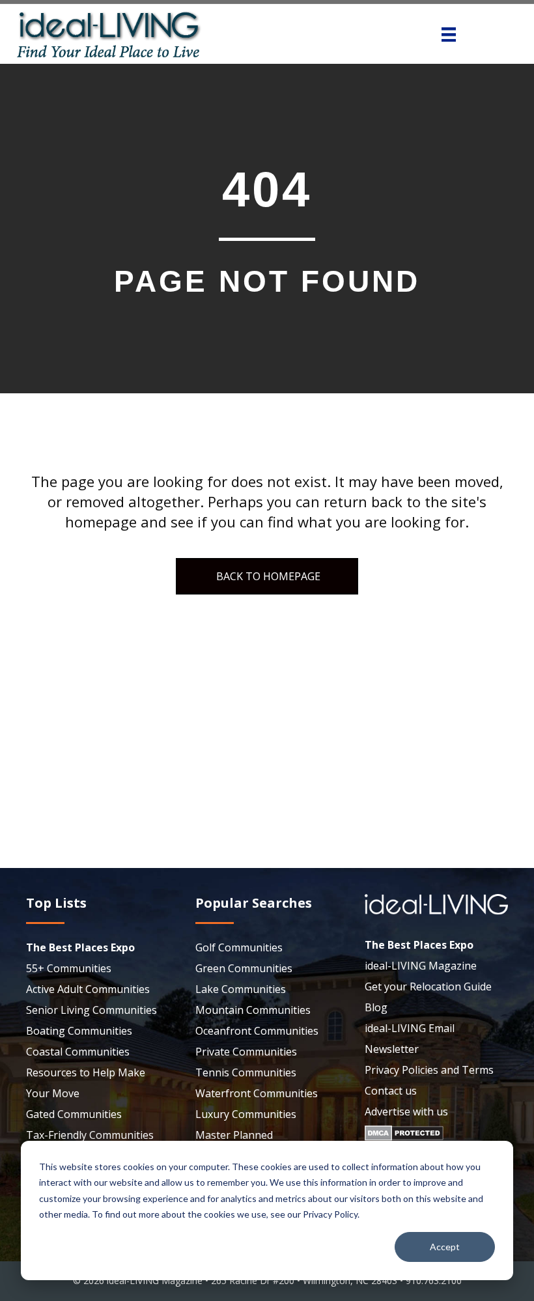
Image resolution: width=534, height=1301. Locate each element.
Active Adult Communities (88, 989)
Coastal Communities (78, 1051)
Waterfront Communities (256, 1093)
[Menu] (448, 34)
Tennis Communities (245, 1072)
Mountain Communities (253, 1010)
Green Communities (243, 968)
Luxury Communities (245, 1114)
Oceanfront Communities (256, 1031)
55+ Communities (68, 968)
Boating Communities (79, 1031)
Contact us (391, 1091)
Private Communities (246, 1051)
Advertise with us (406, 1111)
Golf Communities (239, 947)
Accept (445, 1246)
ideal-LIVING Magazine (421, 965)
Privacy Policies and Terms (429, 1070)
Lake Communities (240, 989)
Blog (376, 1007)
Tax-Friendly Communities (90, 1135)
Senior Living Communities (91, 1010)
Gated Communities (74, 1114)
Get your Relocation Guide (428, 986)
